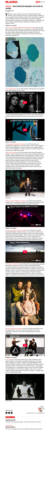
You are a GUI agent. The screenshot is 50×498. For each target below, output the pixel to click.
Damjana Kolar (11, 10)
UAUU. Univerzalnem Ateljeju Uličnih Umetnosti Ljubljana (21, 27)
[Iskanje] (42, 2)
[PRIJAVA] (39, 2)
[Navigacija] (44, 2)
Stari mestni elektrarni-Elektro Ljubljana (17, 230)
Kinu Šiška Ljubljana (12, 88)
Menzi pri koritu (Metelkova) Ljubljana (16, 200)
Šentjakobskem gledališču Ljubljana (16, 144)
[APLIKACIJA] (37, 2)
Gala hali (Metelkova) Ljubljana (14, 328)
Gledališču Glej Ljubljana (12, 264)
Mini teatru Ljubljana (11, 152)
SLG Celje (8, 359)
